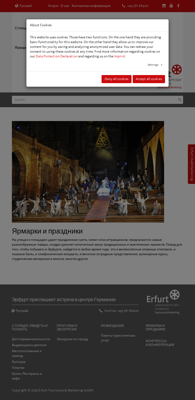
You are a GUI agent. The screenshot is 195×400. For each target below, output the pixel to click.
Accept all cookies (149, 79)
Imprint (119, 56)
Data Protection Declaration (57, 56)
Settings (153, 64)
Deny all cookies (116, 79)
